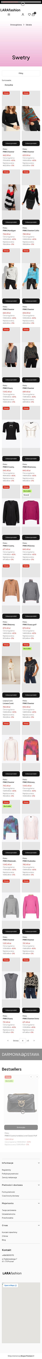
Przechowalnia (7, 1218)
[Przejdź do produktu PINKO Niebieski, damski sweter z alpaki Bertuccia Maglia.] (11, 828)
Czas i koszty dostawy (10, 1196)
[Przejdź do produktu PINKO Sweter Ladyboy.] (31, 355)
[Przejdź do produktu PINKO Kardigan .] (11, 197)
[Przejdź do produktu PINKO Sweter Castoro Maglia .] (11, 749)
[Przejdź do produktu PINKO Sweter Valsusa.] (31, 118)
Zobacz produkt (11, 143)
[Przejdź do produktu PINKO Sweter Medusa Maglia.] (31, 670)
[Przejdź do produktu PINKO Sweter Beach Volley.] (11, 118)
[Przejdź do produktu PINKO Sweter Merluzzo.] (31, 906)
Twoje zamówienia (9, 1210)
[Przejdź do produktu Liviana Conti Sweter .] (11, 670)
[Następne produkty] (34, 1040)
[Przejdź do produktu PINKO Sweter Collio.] (31, 197)
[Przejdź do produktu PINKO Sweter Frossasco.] (31, 276)
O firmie (5, 1236)
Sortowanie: (6, 80)
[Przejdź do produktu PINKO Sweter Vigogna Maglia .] (11, 906)
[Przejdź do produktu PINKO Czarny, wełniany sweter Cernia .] (11, 512)
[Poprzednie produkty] (8, 1040)
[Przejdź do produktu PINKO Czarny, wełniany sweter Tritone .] (11, 434)
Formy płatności (8, 1192)
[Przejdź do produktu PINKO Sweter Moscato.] (11, 276)
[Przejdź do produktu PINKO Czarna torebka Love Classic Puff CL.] (21, 1102)
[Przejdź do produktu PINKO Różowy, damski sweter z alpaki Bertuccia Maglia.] (31, 749)
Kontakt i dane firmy (9, 1232)
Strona (15, 1041)
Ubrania (29, 25)
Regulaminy (6, 1170)
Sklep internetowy (20, 1356)
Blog (4, 1240)
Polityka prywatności (10, 1174)
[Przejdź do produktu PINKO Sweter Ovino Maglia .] (31, 985)
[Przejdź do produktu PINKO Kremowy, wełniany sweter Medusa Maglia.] (31, 434)
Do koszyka (21, 1127)
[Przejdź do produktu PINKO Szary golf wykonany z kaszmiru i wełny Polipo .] (31, 591)
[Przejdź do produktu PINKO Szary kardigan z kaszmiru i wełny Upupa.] (11, 355)
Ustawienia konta (8, 1214)
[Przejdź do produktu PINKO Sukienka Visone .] (31, 828)
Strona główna (16, 25)
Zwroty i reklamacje (9, 1177)
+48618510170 (8, 1255)
